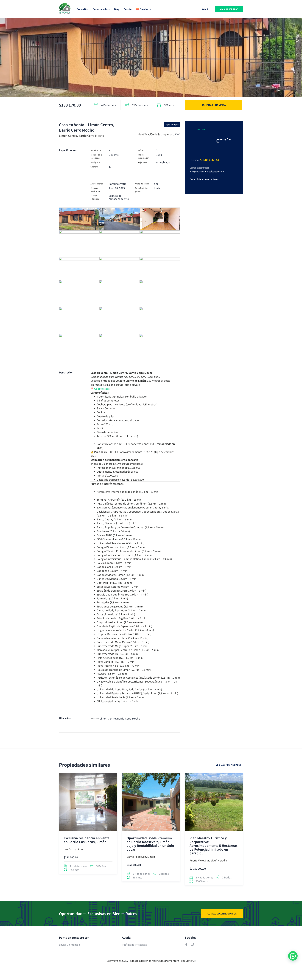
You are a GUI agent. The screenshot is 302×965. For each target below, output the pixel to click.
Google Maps (101, 388)
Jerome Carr (224, 139)
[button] (293, 956)
